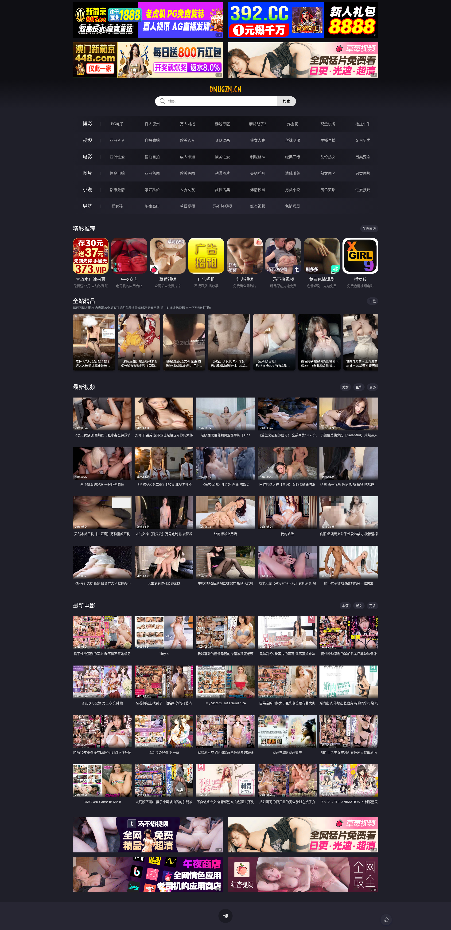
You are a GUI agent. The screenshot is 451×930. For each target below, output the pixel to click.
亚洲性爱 (117, 156)
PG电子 (117, 123)
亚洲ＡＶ (117, 140)
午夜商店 (152, 206)
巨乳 (359, 387)
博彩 (87, 124)
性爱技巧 (362, 189)
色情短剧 (292, 206)
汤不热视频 (222, 206)
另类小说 (292, 189)
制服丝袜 (257, 156)
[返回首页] (386, 919)
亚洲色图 (152, 173)
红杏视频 (257, 206)
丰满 (345, 605)
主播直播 (327, 140)
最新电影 (84, 605)
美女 (345, 387)
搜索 (286, 101)
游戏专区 (222, 123)
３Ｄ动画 (222, 140)
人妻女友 (187, 189)
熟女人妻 (257, 140)
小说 (87, 189)
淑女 (359, 605)
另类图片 (362, 173)
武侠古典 (222, 189)
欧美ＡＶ (187, 140)
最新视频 (84, 387)
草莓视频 (187, 206)
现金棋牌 (327, 123)
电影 (87, 157)
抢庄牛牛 (362, 123)
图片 (87, 173)
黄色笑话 (327, 189)
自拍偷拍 (152, 140)
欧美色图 (187, 173)
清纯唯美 (292, 173)
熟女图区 (327, 173)
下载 (372, 301)
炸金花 (292, 123)
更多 (372, 387)
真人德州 (152, 123)
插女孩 (117, 206)
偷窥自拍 (117, 173)
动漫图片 (222, 173)
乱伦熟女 (327, 156)
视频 (87, 140)
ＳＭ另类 (362, 140)
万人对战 (187, 123)
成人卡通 (187, 156)
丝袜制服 (292, 140)
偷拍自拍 (152, 156)
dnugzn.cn (225, 89)
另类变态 (362, 156)
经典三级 (292, 156)
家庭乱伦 (152, 189)
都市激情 (117, 189)
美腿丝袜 (257, 173)
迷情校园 (257, 189)
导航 (87, 206)
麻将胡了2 (257, 123)
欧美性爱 (222, 156)
